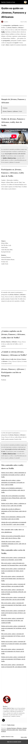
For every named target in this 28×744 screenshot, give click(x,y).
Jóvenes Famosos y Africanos (14, 728)
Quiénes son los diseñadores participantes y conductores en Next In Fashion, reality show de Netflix (13, 490)
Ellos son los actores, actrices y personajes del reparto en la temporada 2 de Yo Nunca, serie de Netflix (13, 636)
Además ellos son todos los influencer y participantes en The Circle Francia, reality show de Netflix (13, 511)
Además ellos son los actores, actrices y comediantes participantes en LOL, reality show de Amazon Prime (13, 544)
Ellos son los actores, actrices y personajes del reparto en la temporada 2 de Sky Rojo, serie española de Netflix (12, 620)
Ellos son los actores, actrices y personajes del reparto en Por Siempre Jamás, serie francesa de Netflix (12, 578)
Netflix (3, 32)
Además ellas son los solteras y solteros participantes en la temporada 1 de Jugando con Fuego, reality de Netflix (12, 482)
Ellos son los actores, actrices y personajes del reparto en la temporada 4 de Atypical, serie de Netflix (12, 651)
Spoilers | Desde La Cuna (9, 158)
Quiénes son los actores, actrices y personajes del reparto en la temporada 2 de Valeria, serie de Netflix (13, 571)
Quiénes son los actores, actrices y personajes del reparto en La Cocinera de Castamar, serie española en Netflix (13, 644)
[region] (14, 58)
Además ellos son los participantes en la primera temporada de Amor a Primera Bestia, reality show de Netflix (13, 498)
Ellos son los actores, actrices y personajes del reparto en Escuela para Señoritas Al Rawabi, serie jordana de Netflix (13, 592)
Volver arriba (24, 737)
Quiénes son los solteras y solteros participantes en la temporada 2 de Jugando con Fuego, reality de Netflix (13, 475)
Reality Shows (10, 725)
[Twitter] (3, 720)
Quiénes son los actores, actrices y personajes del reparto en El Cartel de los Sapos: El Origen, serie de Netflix (13, 613)
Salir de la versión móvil (14, 742)
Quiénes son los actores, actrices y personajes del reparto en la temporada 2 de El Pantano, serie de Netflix (13, 659)
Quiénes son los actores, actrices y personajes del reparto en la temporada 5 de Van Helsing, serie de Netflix (13, 628)
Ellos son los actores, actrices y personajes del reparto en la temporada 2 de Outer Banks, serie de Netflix (13, 605)
